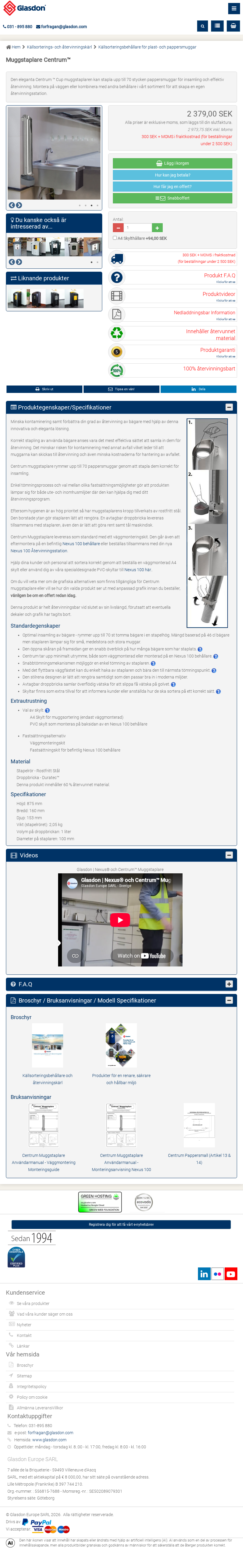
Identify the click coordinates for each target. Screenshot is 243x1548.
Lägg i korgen (175, 163)
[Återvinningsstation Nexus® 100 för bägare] (55, 246)
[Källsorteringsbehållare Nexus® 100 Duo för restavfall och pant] (17, 298)
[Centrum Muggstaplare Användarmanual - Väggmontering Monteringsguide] (43, 1125)
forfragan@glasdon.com (63, 26)
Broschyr (25, 1365)
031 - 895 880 (19, 26)
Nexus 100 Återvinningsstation (39, 550)
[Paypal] (36, 1521)
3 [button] (92, 205)
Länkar (23, 1346)
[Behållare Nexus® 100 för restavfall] (36, 298)
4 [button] (97, 205)
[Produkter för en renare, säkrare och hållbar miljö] (121, 1045)
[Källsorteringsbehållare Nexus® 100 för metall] (55, 298)
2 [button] (86, 205)
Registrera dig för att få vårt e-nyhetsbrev (121, 1224)
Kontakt (24, 1335)
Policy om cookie (32, 1397)
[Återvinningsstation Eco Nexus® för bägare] (17, 246)
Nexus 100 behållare (81, 543)
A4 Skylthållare (142, 238)
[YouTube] (231, 1273)
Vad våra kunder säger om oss (45, 1314)
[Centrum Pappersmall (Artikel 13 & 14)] (199, 1125)
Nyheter (24, 1324)
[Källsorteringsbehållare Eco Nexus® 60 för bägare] (93, 246)
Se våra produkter (33, 1303)
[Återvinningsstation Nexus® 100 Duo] (36, 246)
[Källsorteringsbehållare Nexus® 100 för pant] (74, 298)
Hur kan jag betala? (173, 175)
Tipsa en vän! (124, 389)
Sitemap (24, 1376)
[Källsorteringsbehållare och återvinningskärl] (47, 1045)
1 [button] (80, 205)
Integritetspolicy (32, 1386)
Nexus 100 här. (138, 569)
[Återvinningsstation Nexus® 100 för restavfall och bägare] (74, 246)
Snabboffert (178, 198)
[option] (54, 153)
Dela (201, 389)
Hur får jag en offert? (173, 186)
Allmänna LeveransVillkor (40, 1407)
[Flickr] (217, 1273)
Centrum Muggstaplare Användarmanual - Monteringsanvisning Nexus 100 (121, 1162)
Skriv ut (47, 389)
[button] (233, 26)
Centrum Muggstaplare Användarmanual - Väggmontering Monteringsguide (44, 1162)
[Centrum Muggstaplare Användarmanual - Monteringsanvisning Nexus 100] (121, 1125)
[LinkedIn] (204, 1273)
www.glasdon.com (49, 1439)
